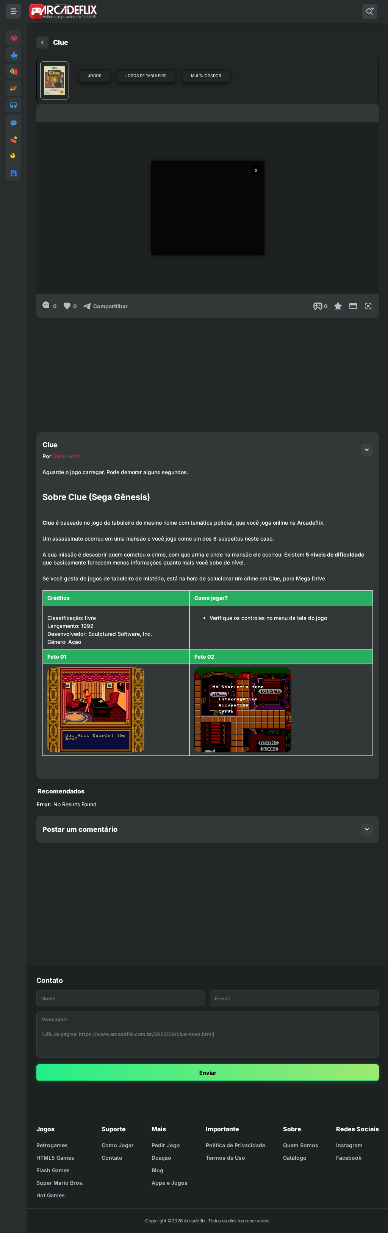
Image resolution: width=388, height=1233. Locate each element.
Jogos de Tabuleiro (146, 75)
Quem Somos (300, 1145)
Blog (157, 1170)
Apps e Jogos (170, 1182)
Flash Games (53, 1170)
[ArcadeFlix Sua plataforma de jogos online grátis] (62, 11)
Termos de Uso (225, 1157)
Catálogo (295, 1157)
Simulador (66, 456)
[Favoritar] (338, 306)
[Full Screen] (368, 306)
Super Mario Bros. (60, 1182)
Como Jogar (118, 1145)
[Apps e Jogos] (13, 173)
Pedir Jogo (166, 1145)
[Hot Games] (13, 156)
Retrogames (52, 1145)
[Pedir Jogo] (13, 123)
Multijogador (206, 75)
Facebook (348, 1157)
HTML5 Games (55, 1157)
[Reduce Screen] (353, 306)
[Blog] (13, 139)
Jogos (94, 75)
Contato (112, 1157)
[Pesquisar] (369, 11)
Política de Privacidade (235, 1145)
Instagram (349, 1145)
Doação (161, 1157)
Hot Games (50, 1195)
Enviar (207, 1072)
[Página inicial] (42, 42)
